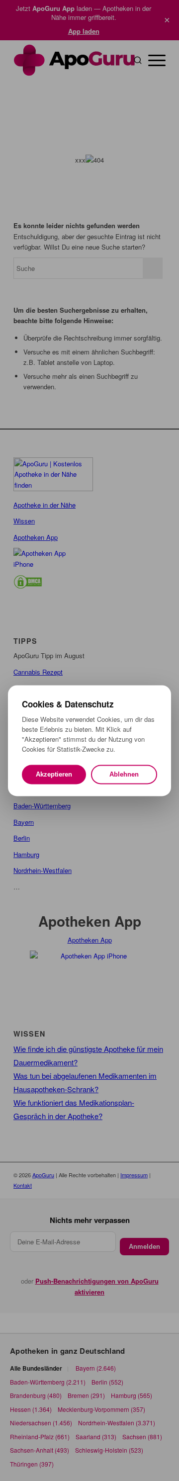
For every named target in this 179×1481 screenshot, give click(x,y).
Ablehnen (124, 774)
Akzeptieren (54, 774)
